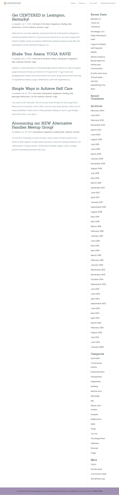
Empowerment (97, 372)
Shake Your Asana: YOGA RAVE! (41, 54)
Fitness (54, 59)
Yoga (46, 27)
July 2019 (95, 144)
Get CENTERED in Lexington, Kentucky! (38, 17)
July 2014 (95, 289)
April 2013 (95, 318)
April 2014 (95, 298)
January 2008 (97, 347)
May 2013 (95, 313)
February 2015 (97, 260)
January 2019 (97, 158)
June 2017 (95, 192)
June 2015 (95, 241)
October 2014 (97, 279)
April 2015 (95, 250)
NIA (92, 401)
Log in (93, 464)
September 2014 (98, 284)
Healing (64, 24)
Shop (93, 428)
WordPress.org (98, 478)
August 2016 (96, 212)
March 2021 (96, 130)
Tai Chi (25, 27)
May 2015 (95, 245)
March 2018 (96, 183)
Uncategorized (98, 438)
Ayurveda (37, 93)
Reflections (16, 27)
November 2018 (98, 163)
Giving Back (63, 59)
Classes (81, 3)
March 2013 (96, 323)
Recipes (94, 414)
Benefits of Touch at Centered (96, 23)
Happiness (55, 24)
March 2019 (96, 154)
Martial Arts (96, 391)
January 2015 (97, 265)
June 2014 (95, 294)
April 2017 (95, 197)
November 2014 (98, 274)
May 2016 (95, 216)
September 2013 (98, 303)
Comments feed (98, 474)
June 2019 (95, 149)
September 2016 (98, 207)
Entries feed (96, 469)
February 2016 (97, 231)
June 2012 (95, 342)
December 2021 (98, 125)
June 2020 (96, 134)
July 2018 (95, 173)
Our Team (93, 3)
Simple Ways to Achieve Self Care (42, 88)
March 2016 (96, 226)
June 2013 (95, 308)
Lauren (17, 24)
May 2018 (95, 178)
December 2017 (98, 187)
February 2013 (97, 327)
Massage (16, 96)
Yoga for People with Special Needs (98, 48)
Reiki (93, 424)
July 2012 (95, 337)
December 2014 (98, 269)
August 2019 (96, 139)
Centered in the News (41, 24)
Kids (69, 24)
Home (73, 3)
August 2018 (96, 168)
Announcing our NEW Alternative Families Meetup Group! (42, 125)
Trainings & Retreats (108, 3)
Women (40, 27)
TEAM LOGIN (97, 491)
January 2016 (97, 236)
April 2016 (95, 221)
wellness (32, 27)
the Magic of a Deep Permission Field (98, 35)
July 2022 (95, 115)
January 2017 (97, 202)
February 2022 (97, 120)
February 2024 (97, 110)
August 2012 (96, 332)
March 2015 (96, 255)
